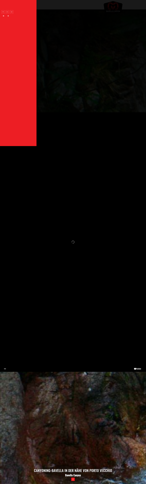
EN (7, 12)
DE (12, 12)
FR (3, 12)
